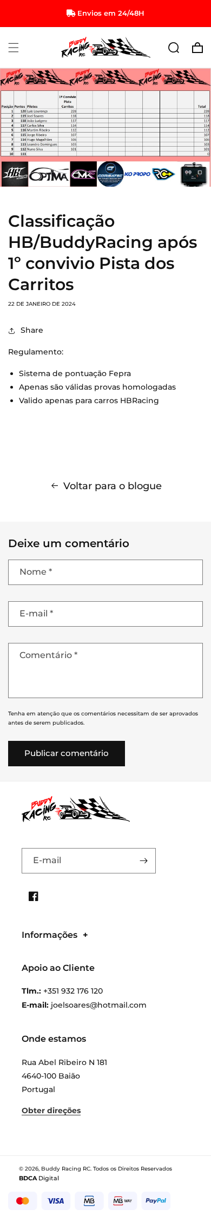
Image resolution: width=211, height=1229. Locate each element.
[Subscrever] (143, 860)
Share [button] (32, 330)
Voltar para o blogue (112, 486)
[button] (13, 48)
